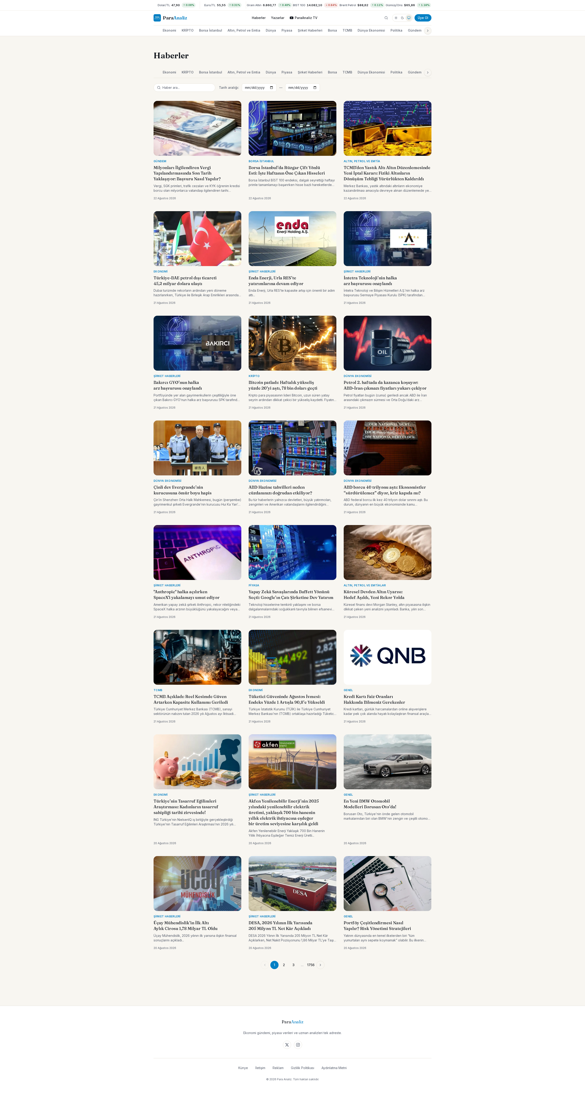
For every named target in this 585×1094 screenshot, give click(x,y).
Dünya (271, 30)
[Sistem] (409, 18)
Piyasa (287, 30)
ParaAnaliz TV (306, 18)
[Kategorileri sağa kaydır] (427, 30)
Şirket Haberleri (310, 30)
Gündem (414, 30)
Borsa (332, 30)
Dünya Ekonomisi (371, 30)
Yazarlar (277, 18)
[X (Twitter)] (287, 1045)
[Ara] (386, 18)
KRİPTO (188, 30)
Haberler (259, 18)
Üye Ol (423, 18)
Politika (396, 30)
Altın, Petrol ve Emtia (244, 30)
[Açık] (396, 18)
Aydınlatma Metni (334, 1068)
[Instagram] (298, 1045)
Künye (243, 1068)
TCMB (347, 30)
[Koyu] (402, 18)
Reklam (278, 1068)
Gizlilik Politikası (302, 1068)
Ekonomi (169, 30)
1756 (310, 965)
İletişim (260, 1068)
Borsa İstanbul (210, 30)
